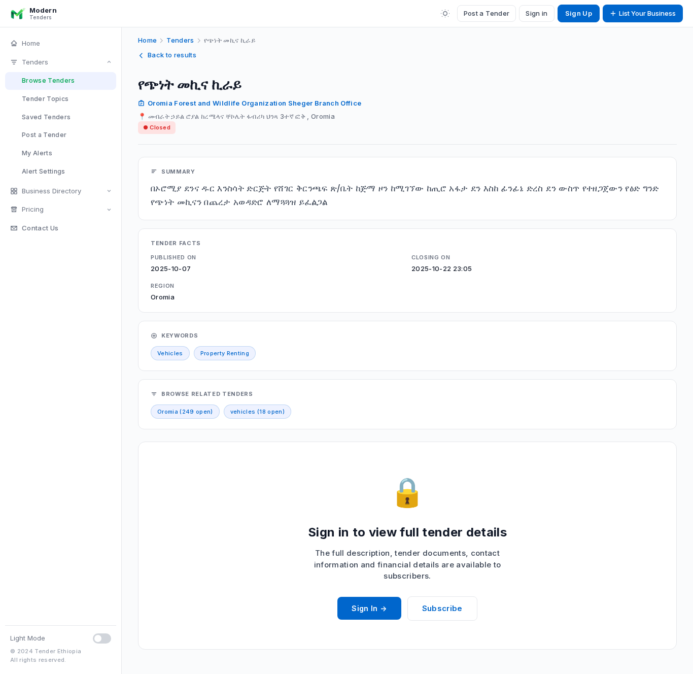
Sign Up (578, 13)
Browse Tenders (48, 80)
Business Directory (51, 191)
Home (31, 43)
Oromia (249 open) (185, 411)
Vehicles (170, 353)
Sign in (536, 13)
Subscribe (442, 608)
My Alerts (37, 153)
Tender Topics (45, 99)
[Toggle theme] (445, 13)
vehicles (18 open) (257, 411)
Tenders (35, 62)
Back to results (172, 55)
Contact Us (40, 228)
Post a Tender (486, 13)
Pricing (33, 209)
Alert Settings (43, 171)
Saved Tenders (46, 117)
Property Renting (224, 353)
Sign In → (369, 608)
